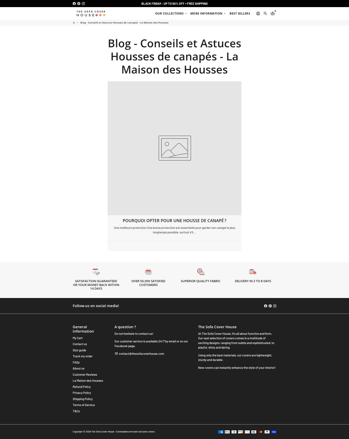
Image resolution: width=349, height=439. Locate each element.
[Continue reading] (175, 148)
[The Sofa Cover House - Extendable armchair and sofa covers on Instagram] (83, 3)
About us (78, 368)
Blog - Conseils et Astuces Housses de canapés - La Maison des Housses (124, 22)
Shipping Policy (83, 399)
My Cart (78, 338)
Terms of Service (84, 405)
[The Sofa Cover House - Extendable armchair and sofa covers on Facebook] (74, 3)
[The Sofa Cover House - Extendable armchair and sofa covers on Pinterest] (78, 3)
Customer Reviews (85, 374)
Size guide (79, 350)
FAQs (76, 362)
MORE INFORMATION (208, 13)
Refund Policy (82, 386)
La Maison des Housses (88, 380)
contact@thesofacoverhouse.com (139, 353)
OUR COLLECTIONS (171, 13)
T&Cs (76, 411)
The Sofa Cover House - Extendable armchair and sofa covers (123, 431)
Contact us (80, 344)
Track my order (83, 356)
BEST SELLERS (240, 13)
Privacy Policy (82, 392)
